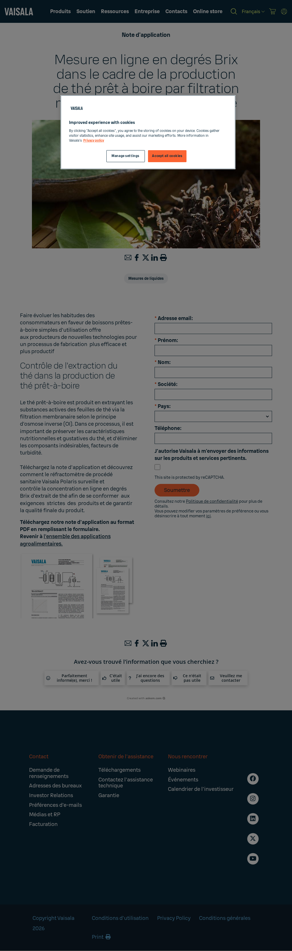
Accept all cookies (167, 156)
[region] (148, 132)
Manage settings (125, 156)
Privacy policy (93, 140)
